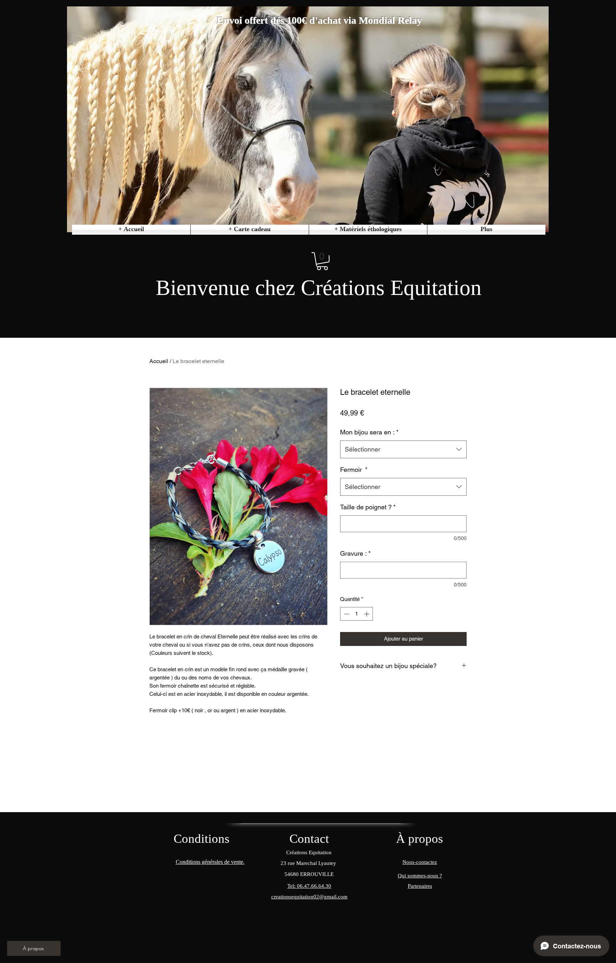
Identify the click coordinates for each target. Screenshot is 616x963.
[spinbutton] (357, 614)
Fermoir (354, 469)
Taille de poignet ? (368, 507)
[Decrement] (346, 614)
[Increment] (367, 614)
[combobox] (403, 449)
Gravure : (355, 553)
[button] (368, 230)
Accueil (158, 361)
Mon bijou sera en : (369, 432)
